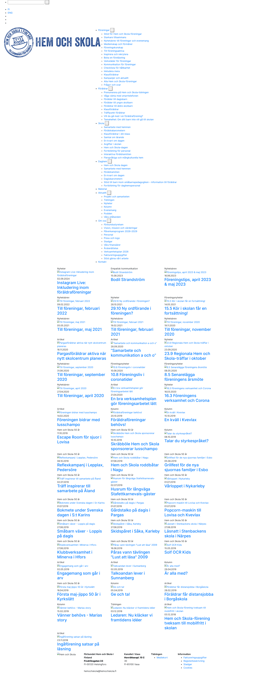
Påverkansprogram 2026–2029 (120, 231)
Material (102, 188)
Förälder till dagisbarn (115, 99)
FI (9, 9)
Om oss (102, 220)
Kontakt (102, 261)
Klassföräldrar (111, 74)
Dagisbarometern (113, 178)
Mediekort (162, 657)
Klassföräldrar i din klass (117, 133)
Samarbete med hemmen (117, 127)
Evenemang (110, 210)
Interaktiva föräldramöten (117, 154)
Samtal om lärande (114, 137)
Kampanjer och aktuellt (116, 78)
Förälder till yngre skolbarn (118, 102)
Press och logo (112, 238)
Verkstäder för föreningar (117, 61)
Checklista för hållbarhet (117, 67)
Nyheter (108, 203)
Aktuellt (102, 192)
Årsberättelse (111, 248)
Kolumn (108, 206)
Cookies (187, 667)
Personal (108, 234)
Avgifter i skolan (112, 144)
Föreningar (104, 30)
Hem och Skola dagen (115, 165)
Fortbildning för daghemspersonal (122, 185)
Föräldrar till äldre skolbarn (118, 105)
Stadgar (108, 241)
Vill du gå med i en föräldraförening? (123, 116)
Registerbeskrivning (194, 660)
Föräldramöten (111, 172)
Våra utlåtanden (112, 216)
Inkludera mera (112, 71)
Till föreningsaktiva (114, 50)
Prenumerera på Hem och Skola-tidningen (126, 92)
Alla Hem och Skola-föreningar (120, 81)
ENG (10, 12)
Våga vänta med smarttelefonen (121, 95)
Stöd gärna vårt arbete (116, 258)
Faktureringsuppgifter (115, 255)
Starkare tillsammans (115, 37)
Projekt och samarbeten (116, 196)
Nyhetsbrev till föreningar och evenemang (126, 40)
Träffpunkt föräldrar (114, 112)
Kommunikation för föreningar (120, 64)
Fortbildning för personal (117, 150)
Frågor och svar (112, 84)
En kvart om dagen (114, 140)
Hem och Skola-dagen (116, 147)
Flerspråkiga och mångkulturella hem (123, 157)
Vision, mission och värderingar (120, 227)
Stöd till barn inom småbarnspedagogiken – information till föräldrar (140, 182)
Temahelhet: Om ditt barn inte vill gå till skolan (129, 119)
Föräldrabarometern (114, 130)
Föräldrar (103, 88)
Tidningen (109, 200)
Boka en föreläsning (114, 57)
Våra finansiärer (112, 244)
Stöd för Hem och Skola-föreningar (123, 33)
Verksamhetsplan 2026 (116, 251)
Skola (101, 123)
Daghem (103, 161)
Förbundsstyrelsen (113, 224)
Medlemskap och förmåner (118, 44)
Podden (108, 213)
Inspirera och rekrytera (116, 54)
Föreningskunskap (113, 47)
